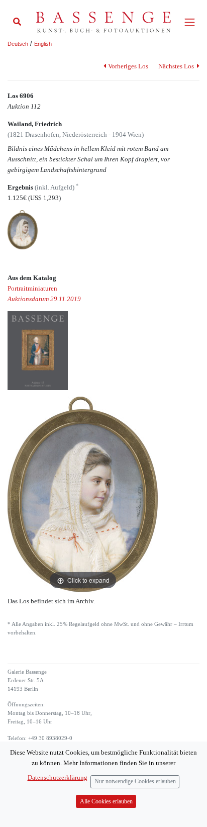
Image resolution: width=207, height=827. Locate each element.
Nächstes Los (176, 66)
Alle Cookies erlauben (106, 801)
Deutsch (18, 44)
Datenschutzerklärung (57, 777)
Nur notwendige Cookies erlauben (135, 781)
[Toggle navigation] (189, 22)
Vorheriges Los (128, 66)
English (43, 44)
